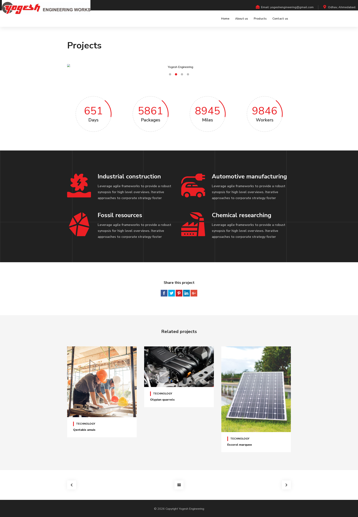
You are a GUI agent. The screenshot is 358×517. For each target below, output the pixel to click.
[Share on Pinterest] (179, 293)
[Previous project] (71, 484)
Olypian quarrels (162, 400)
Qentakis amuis (84, 430)
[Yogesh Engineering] (46, 8)
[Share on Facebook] (164, 293)
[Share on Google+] (194, 293)
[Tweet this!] (171, 293)
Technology (85, 424)
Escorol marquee (239, 445)
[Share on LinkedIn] (186, 293)
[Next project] (286, 484)
